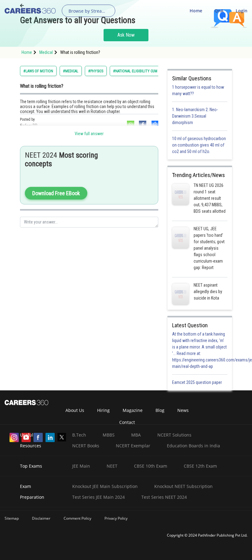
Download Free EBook (56, 193)
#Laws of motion (38, 71)
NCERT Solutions (174, 435)
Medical (46, 52)
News (183, 410)
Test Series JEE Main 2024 (98, 497)
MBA (136, 435)
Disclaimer (41, 518)
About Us (74, 410)
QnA (219, 11)
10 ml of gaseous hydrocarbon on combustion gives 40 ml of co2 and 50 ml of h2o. (199, 145)
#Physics (95, 71)
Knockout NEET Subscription (183, 486)
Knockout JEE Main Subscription (105, 486)
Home (196, 11)
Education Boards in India (193, 446)
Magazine (133, 410)
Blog (160, 410)
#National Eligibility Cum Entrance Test (148, 71)
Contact (127, 422)
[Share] (154, 124)
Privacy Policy (116, 518)
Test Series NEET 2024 (164, 497)
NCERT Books (85, 446)
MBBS (109, 435)
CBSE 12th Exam (200, 466)
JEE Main (81, 466)
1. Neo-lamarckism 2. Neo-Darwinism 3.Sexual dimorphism (195, 116)
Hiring (103, 410)
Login (241, 11)
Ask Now (126, 35)
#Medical (70, 71)
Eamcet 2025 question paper (197, 382)
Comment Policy (77, 518)
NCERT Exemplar (133, 446)
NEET (112, 466)
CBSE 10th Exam (150, 466)
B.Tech (79, 435)
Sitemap (12, 518)
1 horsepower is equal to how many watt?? (198, 90)
